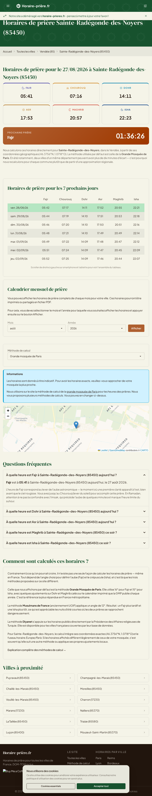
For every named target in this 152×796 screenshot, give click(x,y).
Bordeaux (113, 763)
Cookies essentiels (51, 786)
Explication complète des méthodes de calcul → (37, 649)
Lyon (98, 763)
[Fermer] (146, 16)
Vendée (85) (47, 51)
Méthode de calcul (78, 763)
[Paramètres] (145, 6)
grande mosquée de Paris (82, 391)
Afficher (136, 328)
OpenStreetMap (117, 450)
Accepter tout (101, 786)
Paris (98, 758)
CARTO (144, 450)
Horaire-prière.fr (36, 6)
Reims (111, 758)
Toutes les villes (26, 51)
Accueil (7, 51)
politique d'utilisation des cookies (44, 778)
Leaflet (104, 450)
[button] (8, 6)
